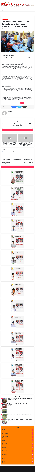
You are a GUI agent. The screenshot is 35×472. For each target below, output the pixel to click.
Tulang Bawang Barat (5, 19)
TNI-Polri (3, 432)
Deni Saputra (10, 111)
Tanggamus (4, 444)
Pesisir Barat (4, 440)
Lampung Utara (4, 450)
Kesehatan (3, 462)
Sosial (3, 457)
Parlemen (3, 461)
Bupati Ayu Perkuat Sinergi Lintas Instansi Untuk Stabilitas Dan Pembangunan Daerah (19, 419)
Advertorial (3, 430)
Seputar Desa (4, 458)
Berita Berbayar (4, 454)
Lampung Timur (4, 443)
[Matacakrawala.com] (17, 5)
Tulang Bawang (4, 437)
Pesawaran (4, 447)
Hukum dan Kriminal (5, 433)
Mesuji (3, 446)
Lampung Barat (4, 451)
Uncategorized (4, 429)
